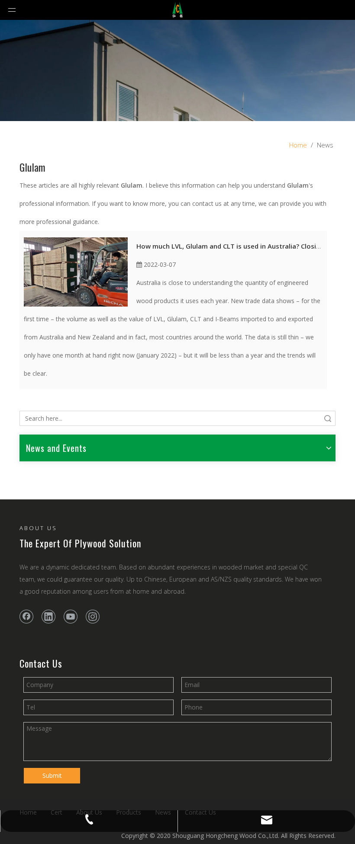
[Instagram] (93, 616)
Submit (52, 775)
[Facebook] (26, 616)
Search (327, 418)
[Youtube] (70, 616)
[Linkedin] (48, 616)
